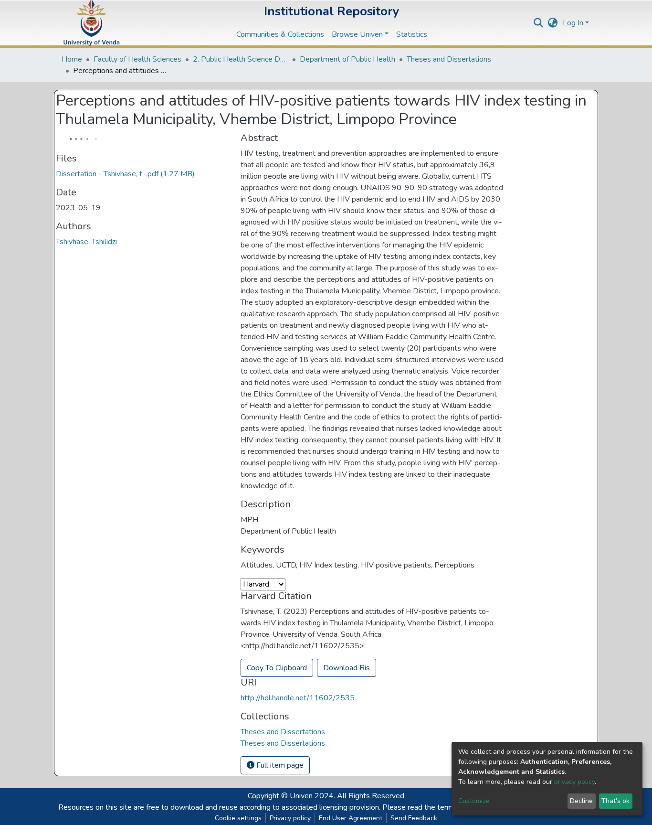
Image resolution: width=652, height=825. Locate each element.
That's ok (615, 800)
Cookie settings (238, 818)
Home (72, 59)
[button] (553, 23)
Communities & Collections (280, 34)
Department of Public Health (347, 59)
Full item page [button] (279, 765)
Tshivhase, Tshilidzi (86, 241)
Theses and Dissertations (449, 59)
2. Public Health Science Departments (240, 59)
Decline (581, 800)
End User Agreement (350, 818)
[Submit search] (538, 23)
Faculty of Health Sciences (137, 59)
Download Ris (346, 668)
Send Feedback (413, 818)
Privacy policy (290, 818)
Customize (473, 800)
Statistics (411, 34)
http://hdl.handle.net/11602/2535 (298, 698)
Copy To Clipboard (277, 668)
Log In (573, 23)
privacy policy (574, 781)
